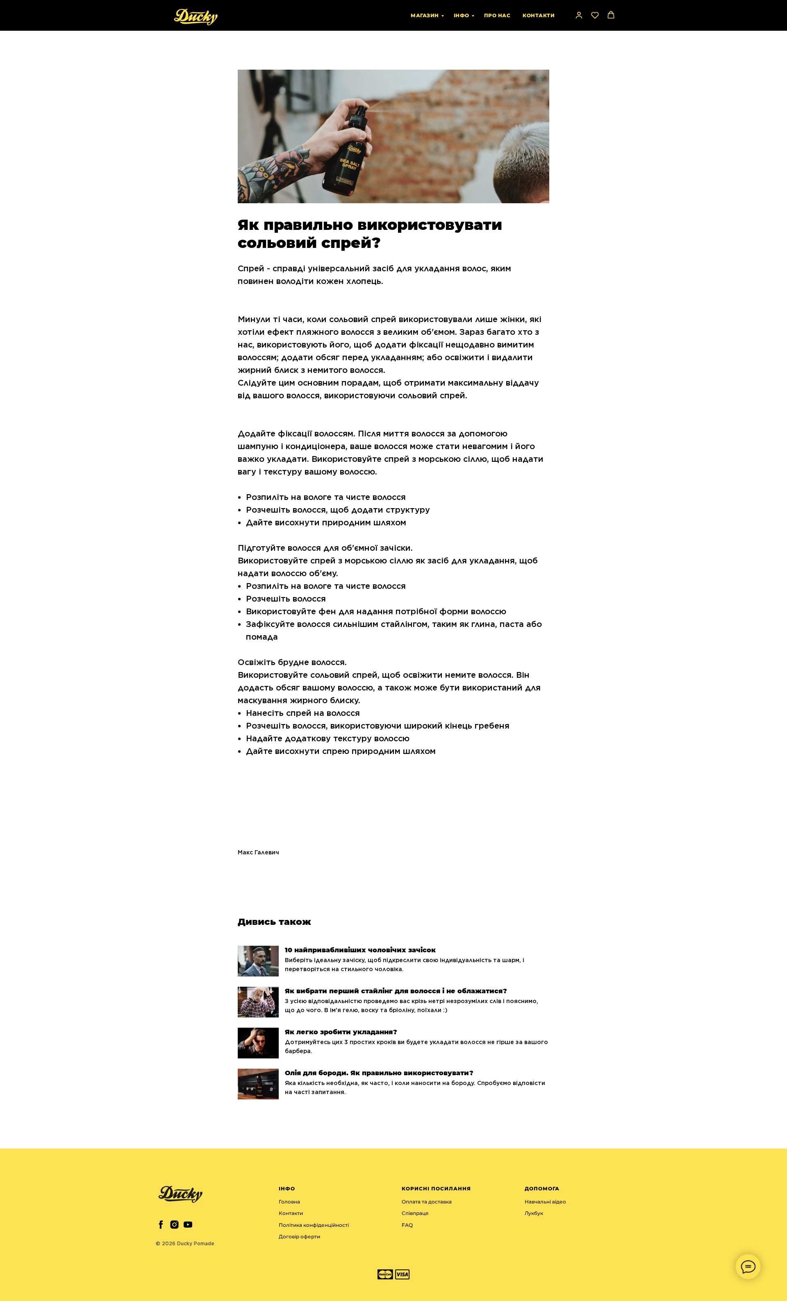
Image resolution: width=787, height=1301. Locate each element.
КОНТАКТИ (539, 15)
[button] (579, 15)
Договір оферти (299, 1236)
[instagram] (174, 1224)
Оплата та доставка (427, 1202)
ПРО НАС (497, 15)
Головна (289, 1202)
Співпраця (415, 1213)
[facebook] (161, 1224)
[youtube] (188, 1224)
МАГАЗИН (425, 15)
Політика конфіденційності (314, 1225)
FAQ (407, 1225)
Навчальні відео (545, 1202)
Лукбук (534, 1213)
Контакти (291, 1213)
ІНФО (461, 15)
